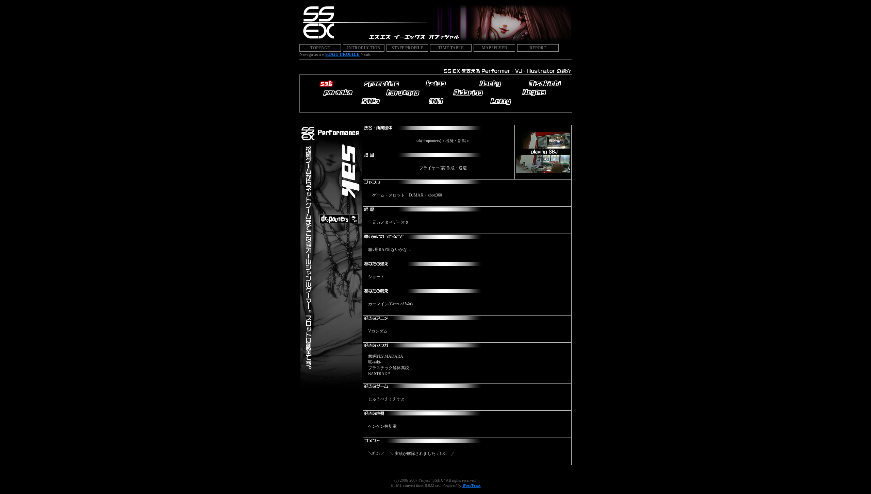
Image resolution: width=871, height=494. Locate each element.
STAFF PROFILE (407, 48)
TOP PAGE (320, 48)
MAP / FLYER (494, 48)
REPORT (537, 48)
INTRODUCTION (363, 48)
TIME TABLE (451, 48)
